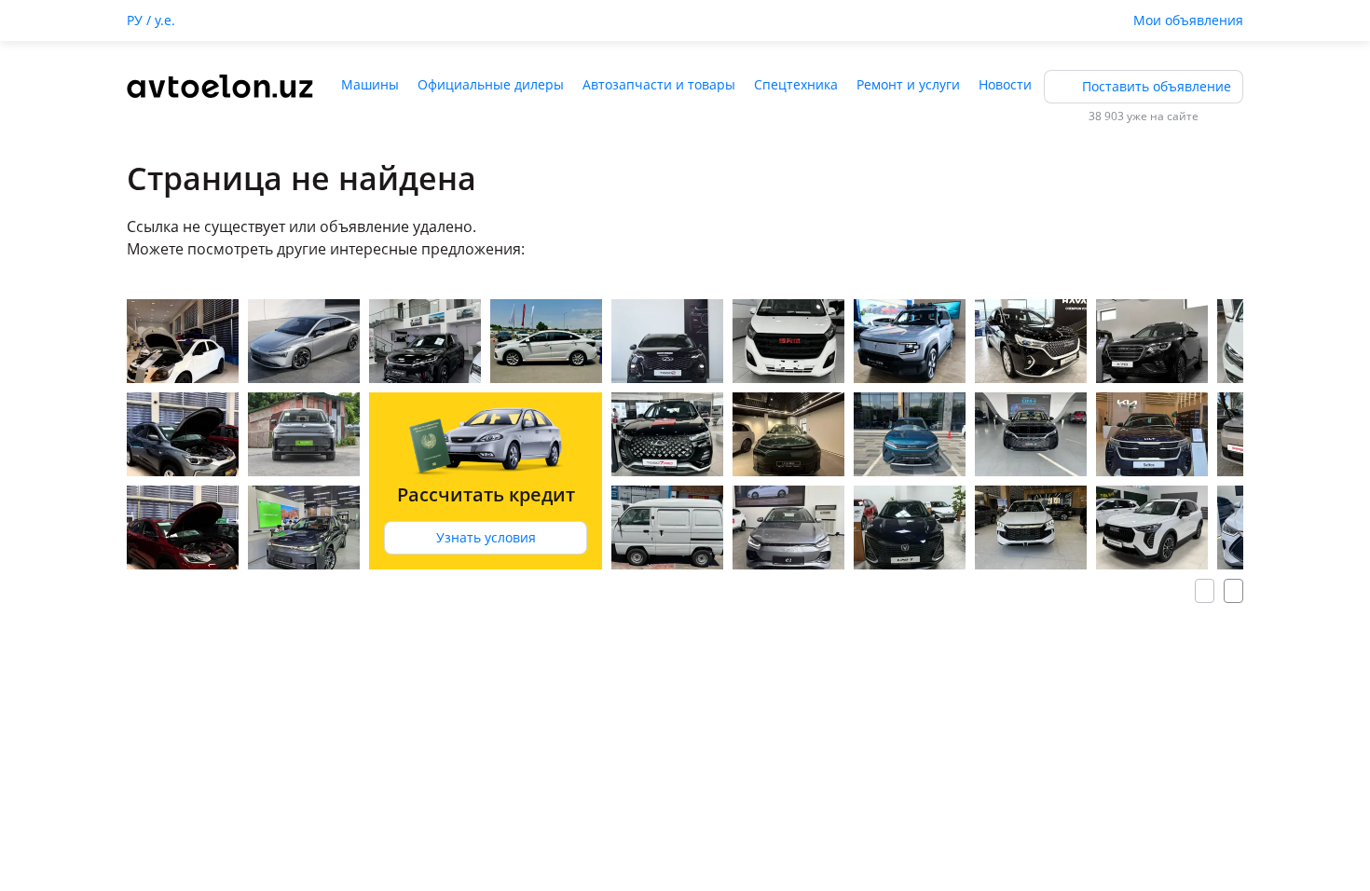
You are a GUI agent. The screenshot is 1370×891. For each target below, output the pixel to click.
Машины (370, 84)
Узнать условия (486, 537)
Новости (1005, 84)
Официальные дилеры (491, 84)
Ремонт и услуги (908, 84)
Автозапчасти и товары (658, 84)
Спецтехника (796, 84)
